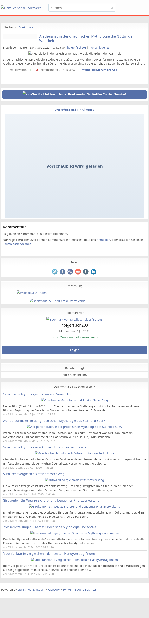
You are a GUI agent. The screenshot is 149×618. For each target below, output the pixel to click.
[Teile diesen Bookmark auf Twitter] (55, 272)
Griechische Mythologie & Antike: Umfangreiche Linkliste (44, 447)
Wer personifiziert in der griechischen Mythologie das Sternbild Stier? (54, 421)
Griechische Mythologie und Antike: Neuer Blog (37, 394)
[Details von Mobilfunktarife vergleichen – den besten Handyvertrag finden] (74, 560)
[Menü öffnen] (134, 5)
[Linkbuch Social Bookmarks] (22, 7)
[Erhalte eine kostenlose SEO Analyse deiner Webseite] (31, 292)
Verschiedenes (99, 47)
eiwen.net (24, 589)
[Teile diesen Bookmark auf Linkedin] (93, 272)
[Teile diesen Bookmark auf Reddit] (78, 272)
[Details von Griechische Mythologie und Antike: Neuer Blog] (74, 400)
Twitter (67, 589)
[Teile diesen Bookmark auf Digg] (70, 272)
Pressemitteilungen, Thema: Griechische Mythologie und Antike (49, 527)
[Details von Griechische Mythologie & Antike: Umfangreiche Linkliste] (74, 453)
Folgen (74, 350)
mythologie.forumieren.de (99, 70)
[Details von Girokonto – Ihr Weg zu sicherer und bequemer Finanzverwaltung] (74, 506)
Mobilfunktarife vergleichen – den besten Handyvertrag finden (49, 553)
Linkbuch (39, 589)
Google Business (85, 589)
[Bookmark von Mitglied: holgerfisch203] (74, 319)
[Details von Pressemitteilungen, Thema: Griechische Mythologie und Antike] (74, 533)
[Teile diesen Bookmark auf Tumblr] (86, 272)
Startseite (10, 27)
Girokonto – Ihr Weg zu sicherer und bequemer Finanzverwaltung (51, 500)
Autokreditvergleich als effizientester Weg (33, 474)
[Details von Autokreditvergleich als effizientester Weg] (74, 480)
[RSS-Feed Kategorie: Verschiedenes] (4, 70)
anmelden (103, 240)
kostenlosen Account (17, 244)
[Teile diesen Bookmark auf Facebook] (62, 272)
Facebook (54, 589)
